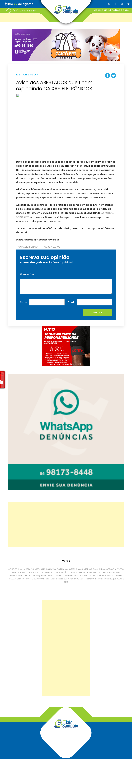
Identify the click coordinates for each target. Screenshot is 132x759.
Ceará (95, 569)
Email (71, 302)
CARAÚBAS (87, 569)
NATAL (12, 575)
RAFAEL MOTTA (14, 579)
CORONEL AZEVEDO (115, 569)
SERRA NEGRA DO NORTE (74, 579)
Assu (65, 569)
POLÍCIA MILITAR (104, 575)
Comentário (27, 274)
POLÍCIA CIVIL (90, 575)
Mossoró (117, 572)
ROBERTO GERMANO (34, 579)
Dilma (41, 572)
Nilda (18, 575)
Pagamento (41, 575)
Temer (89, 579)
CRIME (13, 572)
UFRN (94, 579)
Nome (24, 302)
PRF (120, 575)
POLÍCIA (80, 575)
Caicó (78, 569)
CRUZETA (21, 572)
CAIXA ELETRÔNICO (28, 246)
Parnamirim (70, 575)
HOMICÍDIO (64, 572)
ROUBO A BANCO (52, 246)
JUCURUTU (103, 572)
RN (23, 579)
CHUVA (102, 569)
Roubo (60, 579)
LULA (110, 572)
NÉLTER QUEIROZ (28, 575)
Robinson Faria (50, 579)
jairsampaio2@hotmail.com (110, 10)
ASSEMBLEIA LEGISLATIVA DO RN (48, 569)
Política (115, 575)
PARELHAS (60, 575)
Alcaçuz (21, 569)
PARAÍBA (51, 575)
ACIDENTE (12, 569)
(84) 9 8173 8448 (24, 10)
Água (113, 579)
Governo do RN (51, 572)
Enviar (97, 312)
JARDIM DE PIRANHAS (88, 572)
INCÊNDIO (74, 572)
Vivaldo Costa (104, 579)
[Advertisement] (66, 524)
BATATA (72, 569)
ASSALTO (30, 569)
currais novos (32, 572)
